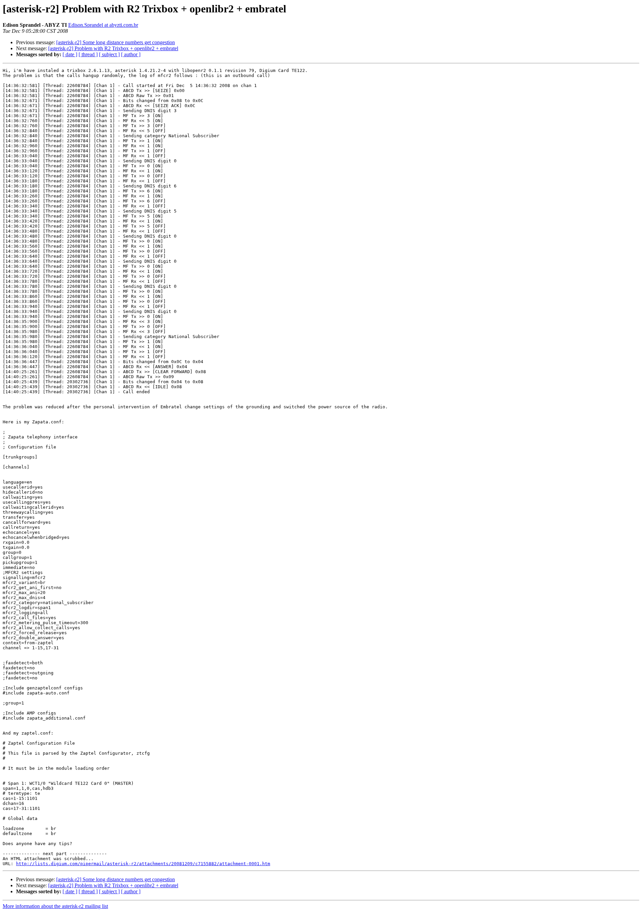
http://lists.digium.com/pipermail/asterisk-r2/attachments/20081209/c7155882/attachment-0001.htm (143, 863)
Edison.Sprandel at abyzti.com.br (103, 25)
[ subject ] (109, 54)
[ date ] (70, 54)
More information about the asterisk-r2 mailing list (55, 906)
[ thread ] (88, 54)
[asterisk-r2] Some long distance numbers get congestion (115, 42)
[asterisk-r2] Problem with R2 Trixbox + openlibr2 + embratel (113, 48)
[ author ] (130, 54)
